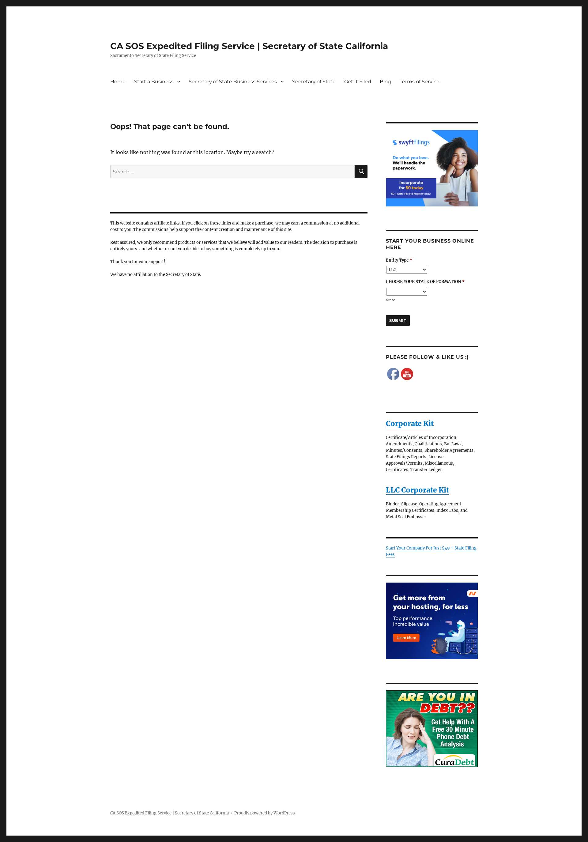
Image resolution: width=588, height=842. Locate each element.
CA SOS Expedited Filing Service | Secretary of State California (249, 46)
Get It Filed (357, 82)
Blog (385, 82)
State (390, 300)
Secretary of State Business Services (233, 82)
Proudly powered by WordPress (264, 813)
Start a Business (153, 82)
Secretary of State (314, 82)
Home (118, 82)
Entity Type (399, 260)
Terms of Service (419, 82)
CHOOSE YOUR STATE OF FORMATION (425, 281)
